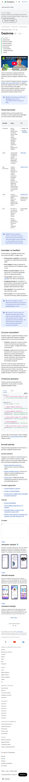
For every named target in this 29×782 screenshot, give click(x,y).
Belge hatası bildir (5, 742)
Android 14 (3, 710)
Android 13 (3, 713)
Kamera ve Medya (5, 677)
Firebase (3, 761)
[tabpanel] (14, 412)
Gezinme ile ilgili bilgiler (10, 503)
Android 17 (3, 703)
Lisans (7, 771)
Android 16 (3, 706)
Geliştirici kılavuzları (6, 726)
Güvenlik (3, 654)
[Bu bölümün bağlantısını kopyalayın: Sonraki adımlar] (15, 445)
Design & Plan (15, 26)
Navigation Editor (10, 306)
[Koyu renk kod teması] (25, 393)
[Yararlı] (14, 30)
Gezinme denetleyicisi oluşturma (12, 465)
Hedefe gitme (8, 477)
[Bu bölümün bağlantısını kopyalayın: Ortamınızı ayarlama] (19, 379)
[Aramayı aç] (16, 2)
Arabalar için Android (6, 695)
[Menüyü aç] (2, 2)
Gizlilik (2, 679)
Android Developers (5, 26)
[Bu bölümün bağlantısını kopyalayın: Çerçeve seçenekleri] (20, 333)
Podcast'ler (3, 664)
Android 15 (3, 708)
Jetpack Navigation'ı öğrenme (12, 488)
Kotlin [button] (12, 390)
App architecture (7, 7)
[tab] (5, 390)
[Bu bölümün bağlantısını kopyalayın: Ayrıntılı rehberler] (14, 454)
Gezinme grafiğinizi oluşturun (11, 471)
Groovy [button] (5, 390)
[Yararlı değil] (16, 30)
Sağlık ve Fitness (5, 674)
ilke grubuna (9, 99)
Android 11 (3, 718)
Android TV (3, 697)
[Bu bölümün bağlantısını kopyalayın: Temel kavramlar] (16, 110)
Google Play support (6, 744)
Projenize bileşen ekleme (16, 436)
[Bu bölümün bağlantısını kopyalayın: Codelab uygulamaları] (17, 485)
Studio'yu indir (4, 731)
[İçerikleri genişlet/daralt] (9, 38)
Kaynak (3, 656)
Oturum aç (24, 1)
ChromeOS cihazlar (6, 692)
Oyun (2, 670)
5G (2, 682)
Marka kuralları (13, 771)
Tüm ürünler (4, 765)
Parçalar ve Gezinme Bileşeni (11, 491)
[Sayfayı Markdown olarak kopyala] (20, 33)
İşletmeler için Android (6, 652)
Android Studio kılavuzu (6, 724)
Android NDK (4, 733)
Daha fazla (14, 617)
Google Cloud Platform (6, 763)
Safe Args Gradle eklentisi (12, 83)
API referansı (4, 728)
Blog (2, 661)
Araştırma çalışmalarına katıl (8, 747)
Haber (2, 659)
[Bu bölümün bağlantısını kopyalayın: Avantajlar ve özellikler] (21, 250)
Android (3, 649)
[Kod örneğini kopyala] (27, 393)
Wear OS (3, 690)
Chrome (3, 758)
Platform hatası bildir (6, 739)
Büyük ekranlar (4, 688)
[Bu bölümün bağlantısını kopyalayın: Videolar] (8, 500)
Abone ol (22, 774)
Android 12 (3, 715)
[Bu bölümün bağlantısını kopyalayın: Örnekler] (8, 521)
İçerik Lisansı (20, 631)
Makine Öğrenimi (5, 672)
